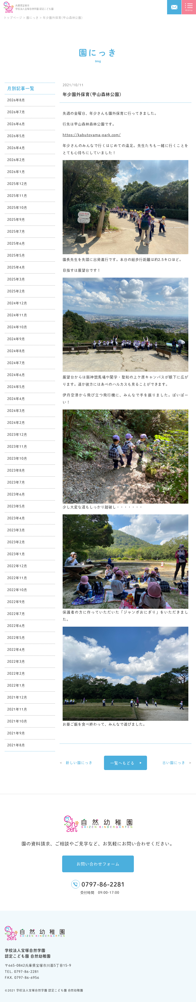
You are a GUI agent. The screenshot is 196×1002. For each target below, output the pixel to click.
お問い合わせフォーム (98, 864)
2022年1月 (16, 685)
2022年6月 (16, 625)
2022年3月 (16, 661)
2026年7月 (16, 112)
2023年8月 (16, 470)
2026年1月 (16, 171)
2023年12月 (17, 434)
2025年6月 (16, 243)
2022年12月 (17, 566)
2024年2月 (16, 422)
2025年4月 (16, 267)
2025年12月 (17, 183)
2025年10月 (17, 207)
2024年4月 (16, 398)
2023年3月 (16, 530)
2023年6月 (16, 494)
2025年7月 (16, 231)
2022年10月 (17, 590)
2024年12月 (17, 303)
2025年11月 (17, 195)
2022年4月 (16, 649)
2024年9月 (16, 339)
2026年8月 (16, 100)
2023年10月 (17, 458)
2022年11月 (17, 578)
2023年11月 (17, 446)
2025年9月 (16, 219)
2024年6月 (16, 375)
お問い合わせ (174, 7)
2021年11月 (17, 709)
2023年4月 (16, 518)
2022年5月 (16, 637)
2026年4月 (16, 148)
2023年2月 (16, 542)
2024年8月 (16, 351)
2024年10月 (17, 327)
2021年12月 (17, 697)
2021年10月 (17, 721)
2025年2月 (16, 291)
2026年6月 (16, 124)
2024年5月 (16, 386)
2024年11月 (17, 315)
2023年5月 (16, 506)
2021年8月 (16, 745)
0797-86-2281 (103, 884)
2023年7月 (16, 482)
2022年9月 (16, 601)
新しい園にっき (79, 763)
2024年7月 (16, 363)
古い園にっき (173, 763)
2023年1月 (16, 554)
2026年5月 (16, 136)
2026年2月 (16, 160)
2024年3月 (16, 410)
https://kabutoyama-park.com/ (92, 135)
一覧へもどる (122, 763)
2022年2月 (16, 673)
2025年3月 (16, 279)
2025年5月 (16, 255)
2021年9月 (16, 733)
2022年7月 (16, 613)
